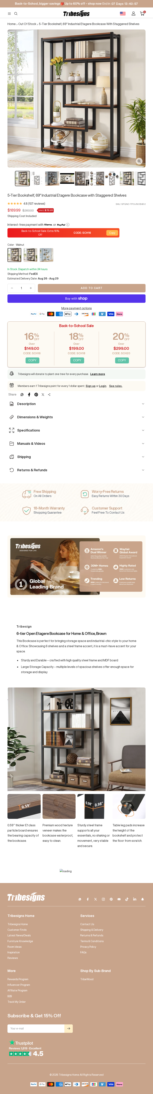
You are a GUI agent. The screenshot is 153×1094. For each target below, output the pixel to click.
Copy (112, 233)
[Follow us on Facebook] (88, 899)
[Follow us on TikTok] (127, 899)
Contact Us (87, 924)
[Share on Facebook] (29, 394)
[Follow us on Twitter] (96, 899)
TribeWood (86, 979)
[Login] (133, 13)
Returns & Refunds (91, 935)
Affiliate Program (17, 990)
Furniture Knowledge (20, 941)
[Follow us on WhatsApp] (80, 899)
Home (11, 23)
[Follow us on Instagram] (103, 899)
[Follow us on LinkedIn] (135, 899)
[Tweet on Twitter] (42, 394)
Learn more (97, 374)
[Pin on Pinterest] (36, 394)
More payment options (76, 308)
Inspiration (13, 952)
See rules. (115, 386)
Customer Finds (16, 930)
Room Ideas (14, 946)
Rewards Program (17, 979)
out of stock (27, 23)
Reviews (12, 958)
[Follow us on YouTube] (119, 899)
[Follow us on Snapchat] (143, 899)
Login (102, 386)
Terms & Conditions (92, 941)
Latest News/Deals (19, 935)
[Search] (16, 13)
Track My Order (16, 1002)
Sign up (91, 386)
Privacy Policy (88, 946)
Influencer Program (18, 985)
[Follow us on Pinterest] (111, 899)
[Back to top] (137, 1068)
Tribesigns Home (17, 924)
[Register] (68, 1028)
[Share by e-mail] (49, 394)
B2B (9, 996)
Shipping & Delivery (91, 930)
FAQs (83, 952)
